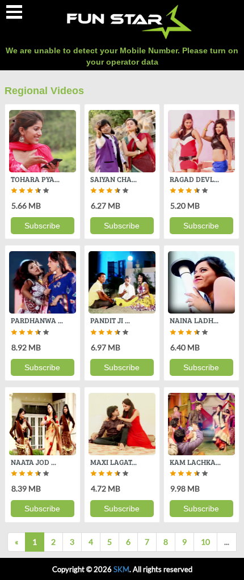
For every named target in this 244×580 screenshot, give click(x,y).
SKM (121, 569)
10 (205, 542)
